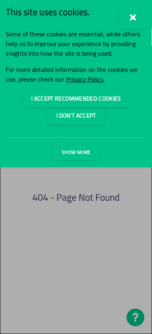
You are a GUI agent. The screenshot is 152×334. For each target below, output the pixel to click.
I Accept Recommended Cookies (76, 98)
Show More (76, 152)
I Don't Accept (76, 115)
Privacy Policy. (85, 79)
